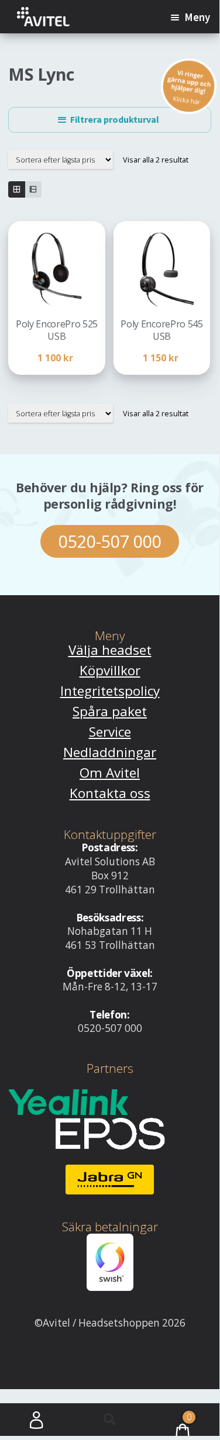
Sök (109, 1420)
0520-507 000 (110, 541)
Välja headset (110, 650)
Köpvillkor (110, 670)
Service (110, 732)
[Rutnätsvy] (16, 189)
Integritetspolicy (110, 691)
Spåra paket (110, 711)
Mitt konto (36, 1420)
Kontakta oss (110, 793)
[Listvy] (33, 189)
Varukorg (168, 1413)
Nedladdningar (109, 752)
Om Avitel (110, 773)
